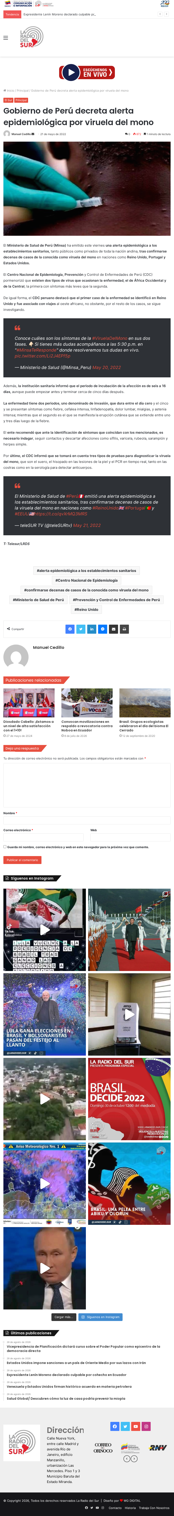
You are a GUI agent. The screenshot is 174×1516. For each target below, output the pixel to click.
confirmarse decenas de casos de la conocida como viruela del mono (88, 590)
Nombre (10, 813)
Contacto (115, 1508)
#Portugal (135, 508)
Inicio (10, 90)
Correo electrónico (18, 830)
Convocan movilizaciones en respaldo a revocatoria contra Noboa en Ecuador (87, 726)
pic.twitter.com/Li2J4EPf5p (42, 356)
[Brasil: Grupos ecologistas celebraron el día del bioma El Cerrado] (145, 702)
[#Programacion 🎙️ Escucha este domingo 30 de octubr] (129, 1099)
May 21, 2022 (87, 525)
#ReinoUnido (105, 508)
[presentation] (126, 1459)
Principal (23, 90)
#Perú (72, 496)
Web (93, 830)
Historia (130, 1508)
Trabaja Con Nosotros (154, 1508)
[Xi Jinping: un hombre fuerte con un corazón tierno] (129, 930)
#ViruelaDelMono (109, 338)
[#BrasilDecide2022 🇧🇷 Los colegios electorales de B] (129, 1014)
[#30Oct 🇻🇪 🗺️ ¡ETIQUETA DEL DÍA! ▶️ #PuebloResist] (44, 1099)
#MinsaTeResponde (36, 350)
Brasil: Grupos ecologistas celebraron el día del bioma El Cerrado (143, 726)
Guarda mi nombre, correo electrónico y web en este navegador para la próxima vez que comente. (78, 847)
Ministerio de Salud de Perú (39, 599)
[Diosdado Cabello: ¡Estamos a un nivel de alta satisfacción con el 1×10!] (29, 702)
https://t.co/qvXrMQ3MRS (60, 513)
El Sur (8, 100)
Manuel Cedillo (21, 134)
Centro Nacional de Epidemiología (88, 580)
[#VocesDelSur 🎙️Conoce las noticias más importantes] (44, 930)
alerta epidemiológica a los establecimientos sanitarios (87, 570)
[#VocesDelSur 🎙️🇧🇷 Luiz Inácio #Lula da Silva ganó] (44, 1014)
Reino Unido (87, 609)
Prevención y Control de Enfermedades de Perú (117, 599)
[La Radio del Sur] (31, 37)
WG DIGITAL (132, 1500)
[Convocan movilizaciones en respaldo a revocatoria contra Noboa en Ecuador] (87, 702)
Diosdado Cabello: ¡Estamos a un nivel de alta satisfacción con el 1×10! (28, 726)
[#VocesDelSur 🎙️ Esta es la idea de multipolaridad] (44, 1268)
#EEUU (22, 513)
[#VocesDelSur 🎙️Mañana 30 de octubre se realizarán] (129, 1183)
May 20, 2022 (106, 367)
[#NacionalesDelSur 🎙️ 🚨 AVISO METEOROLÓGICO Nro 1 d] (44, 1183)
